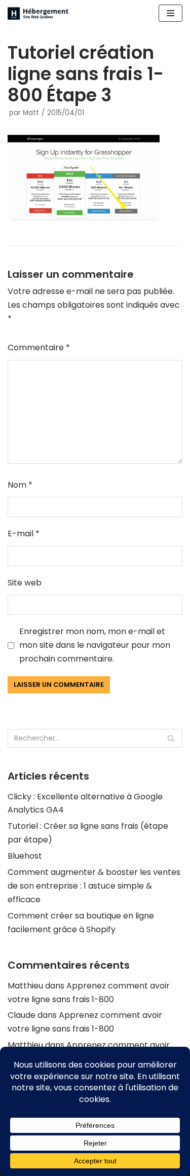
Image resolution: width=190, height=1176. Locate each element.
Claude (21, 1015)
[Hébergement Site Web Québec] (38, 13)
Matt (31, 113)
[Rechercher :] (95, 738)
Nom (20, 485)
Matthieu (25, 985)
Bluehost (25, 856)
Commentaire (39, 347)
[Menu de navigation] (170, 13)
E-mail (24, 533)
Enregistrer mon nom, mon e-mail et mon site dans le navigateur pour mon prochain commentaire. (94, 645)
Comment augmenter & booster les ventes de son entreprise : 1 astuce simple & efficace (94, 885)
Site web (25, 583)
